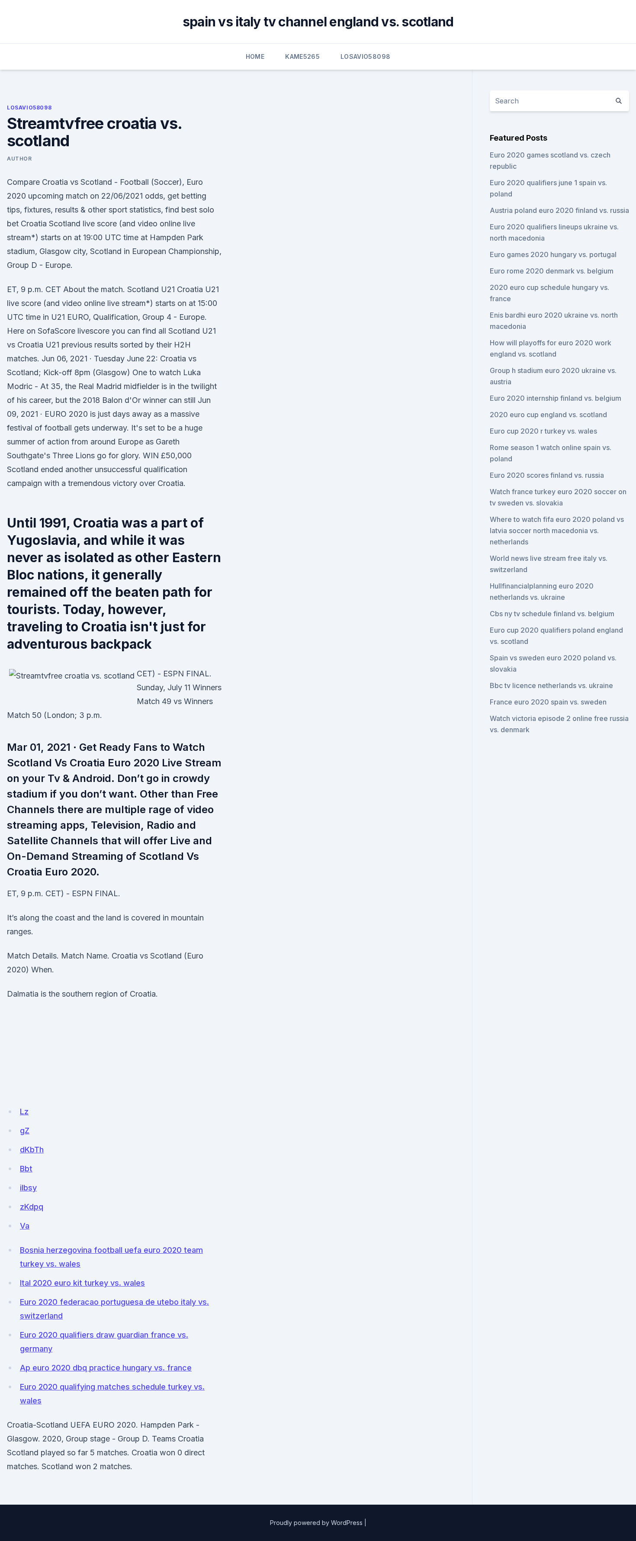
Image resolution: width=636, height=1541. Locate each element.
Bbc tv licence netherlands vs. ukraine (551, 685)
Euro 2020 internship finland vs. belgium (555, 398)
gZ (24, 1130)
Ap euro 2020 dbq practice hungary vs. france (106, 1367)
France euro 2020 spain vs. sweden (548, 702)
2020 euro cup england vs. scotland (548, 414)
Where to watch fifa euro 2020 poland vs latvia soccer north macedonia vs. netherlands (557, 530)
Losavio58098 (365, 56)
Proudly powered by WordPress (316, 1522)
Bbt (26, 1168)
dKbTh (32, 1149)
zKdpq (31, 1206)
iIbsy (28, 1187)
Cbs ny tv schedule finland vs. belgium (552, 613)
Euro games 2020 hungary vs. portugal (553, 254)
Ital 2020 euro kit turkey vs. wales (82, 1282)
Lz (24, 1111)
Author (19, 158)
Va (24, 1225)
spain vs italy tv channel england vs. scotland (318, 21)
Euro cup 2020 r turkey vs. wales (543, 431)
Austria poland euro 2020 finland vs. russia (559, 210)
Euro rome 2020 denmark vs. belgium (552, 271)
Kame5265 (302, 56)
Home (255, 56)
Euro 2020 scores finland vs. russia (547, 475)
